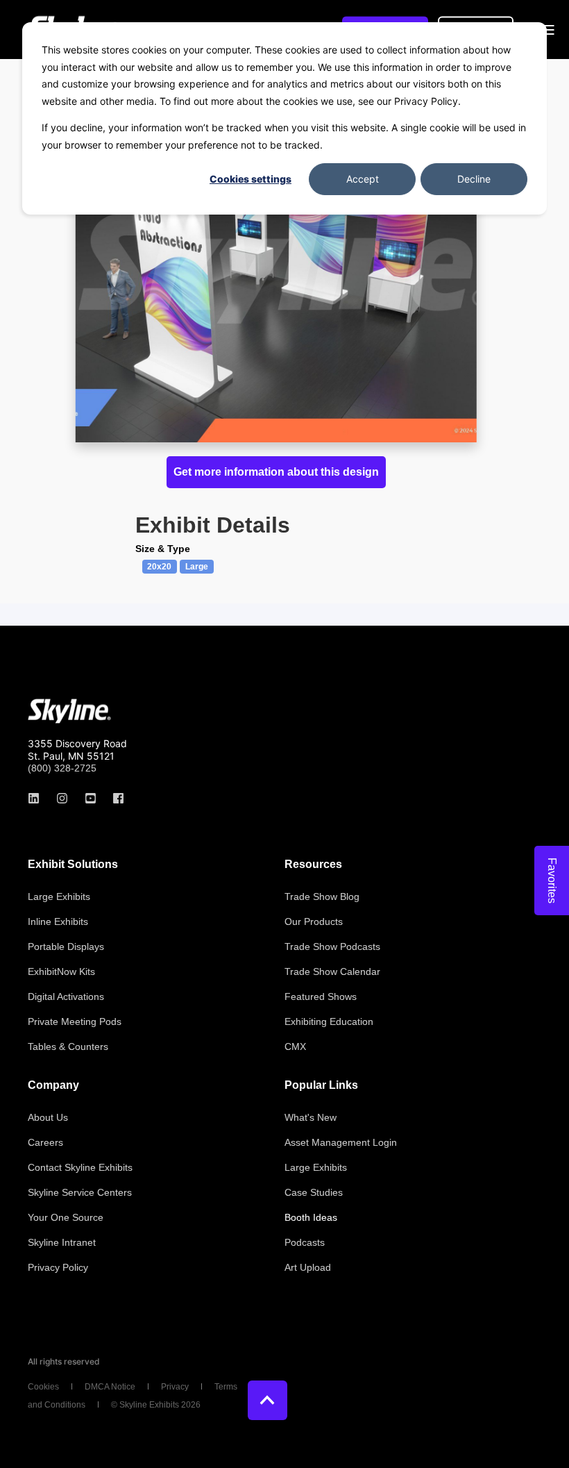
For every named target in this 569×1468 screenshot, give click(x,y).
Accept (362, 179)
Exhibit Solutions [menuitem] (73, 864)
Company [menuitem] (53, 1085)
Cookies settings (250, 179)
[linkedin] (38, 798)
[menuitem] (59, 896)
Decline (474, 179)
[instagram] (62, 798)
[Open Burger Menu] (548, 30)
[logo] (69, 711)
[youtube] (90, 798)
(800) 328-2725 (62, 768)
